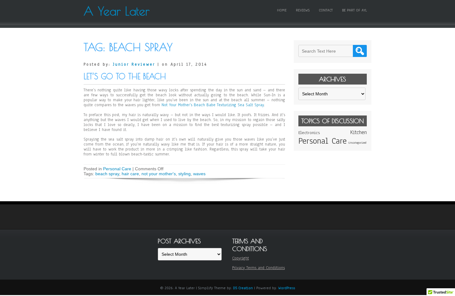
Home (282, 10)
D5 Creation (243, 287)
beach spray (107, 173)
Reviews (303, 10)
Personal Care (117, 168)
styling (184, 173)
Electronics (309, 133)
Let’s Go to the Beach (125, 76)
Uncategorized (357, 143)
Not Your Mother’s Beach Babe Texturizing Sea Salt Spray (213, 105)
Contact (326, 10)
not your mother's (158, 173)
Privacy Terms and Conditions (258, 268)
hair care (130, 173)
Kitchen (358, 132)
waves (199, 173)
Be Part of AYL (354, 10)
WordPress (286, 287)
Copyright (240, 258)
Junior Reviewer (134, 64)
